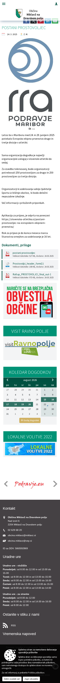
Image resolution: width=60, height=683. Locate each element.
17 (7, 404)
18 (15, 404)
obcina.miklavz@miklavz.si (22, 535)
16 (53, 399)
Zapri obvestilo (31, 679)
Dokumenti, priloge (16, 245)
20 (29, 404)
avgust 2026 (30, 380)
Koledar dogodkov (30, 372)
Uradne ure (12, 557)
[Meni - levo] (3, 3)
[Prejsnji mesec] (7, 379)
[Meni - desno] (56, 3)
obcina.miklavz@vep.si (20, 541)
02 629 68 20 (15, 530)
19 (22, 404)
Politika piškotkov (36, 672)
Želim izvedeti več (12, 679)
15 (45, 399)
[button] (5, 484)
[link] (26, 20)
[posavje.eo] (28, 484)
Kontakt (9, 508)
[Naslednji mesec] (52, 379)
